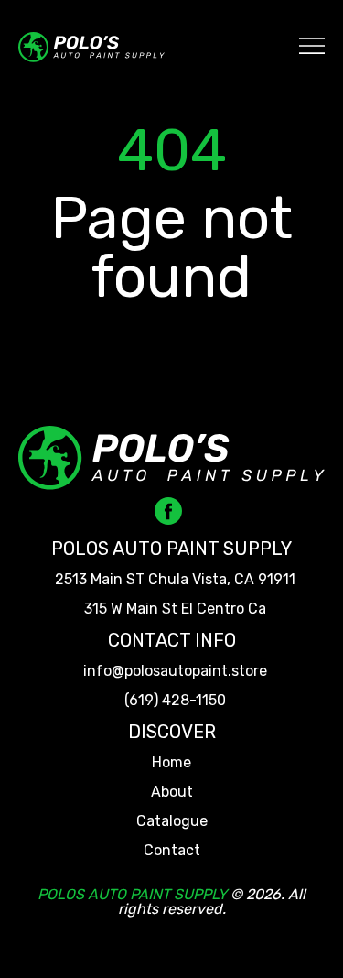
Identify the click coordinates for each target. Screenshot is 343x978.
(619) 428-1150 (175, 700)
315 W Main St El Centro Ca (175, 609)
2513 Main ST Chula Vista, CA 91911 (175, 579)
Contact (172, 850)
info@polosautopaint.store (175, 671)
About (172, 792)
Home (171, 762)
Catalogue (172, 821)
